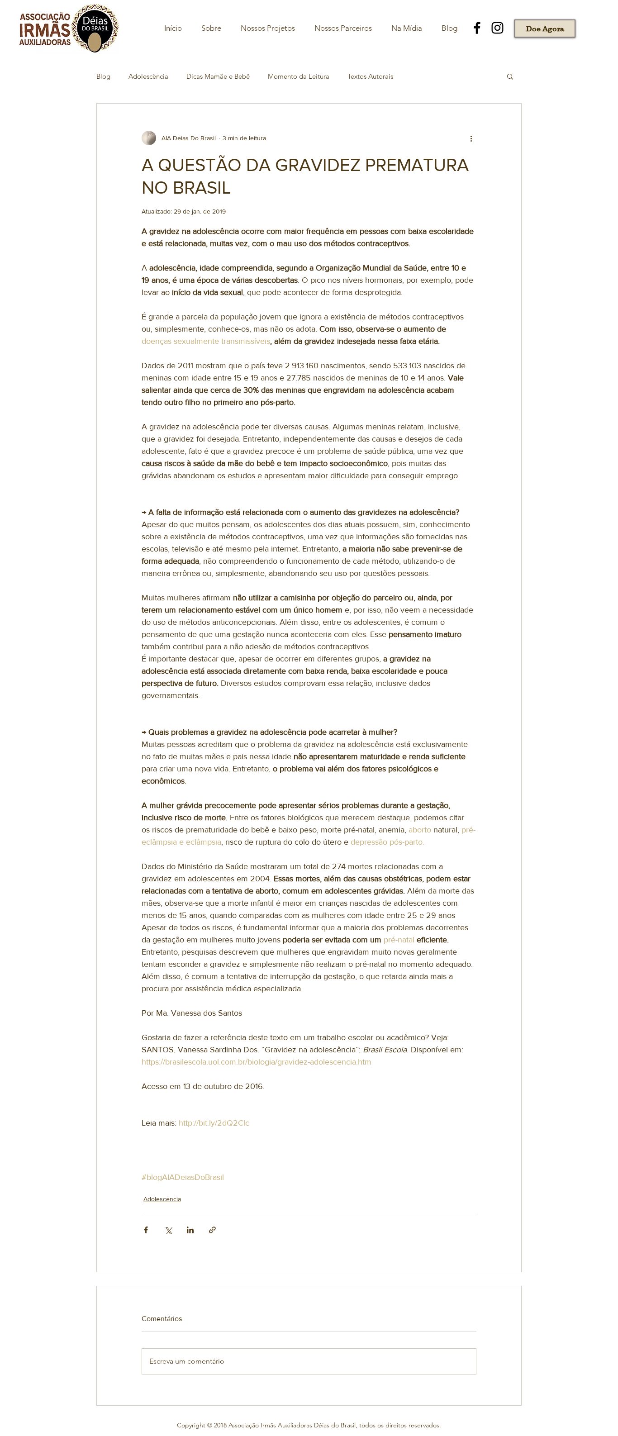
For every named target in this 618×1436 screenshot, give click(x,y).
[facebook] (477, 28)
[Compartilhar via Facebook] (146, 1230)
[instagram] (497, 28)
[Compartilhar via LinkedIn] (190, 1230)
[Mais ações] (471, 138)
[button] (510, 76)
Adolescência (148, 76)
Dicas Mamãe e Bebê (218, 76)
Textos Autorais (370, 76)
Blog (103, 76)
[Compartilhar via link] (212, 1230)
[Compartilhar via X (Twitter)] (168, 1230)
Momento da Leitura (298, 76)
